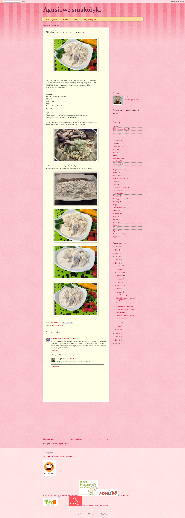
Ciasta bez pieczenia (119, 132)
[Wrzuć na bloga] (65, 323)
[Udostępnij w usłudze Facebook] (69, 323)
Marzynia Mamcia (57, 338)
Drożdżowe (116, 146)
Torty (114, 228)
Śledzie (60, 326)
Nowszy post (48, 439)
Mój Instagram (89, 19)
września (120, 276)
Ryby (114, 205)
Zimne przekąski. (118, 234)
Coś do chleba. (117, 138)
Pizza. (114, 184)
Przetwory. (116, 202)
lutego (119, 326)
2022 (117, 260)
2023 (117, 256)
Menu (76, 19)
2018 (117, 340)
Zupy (114, 237)
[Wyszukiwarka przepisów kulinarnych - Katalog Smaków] (61, 495)
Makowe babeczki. (122, 312)
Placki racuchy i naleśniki (120, 187)
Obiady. (115, 167)
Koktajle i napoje (118, 158)
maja (118, 289)
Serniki (115, 210)
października (121, 272)
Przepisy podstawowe (119, 199)
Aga (58, 359)
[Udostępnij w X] (67, 323)
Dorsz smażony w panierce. (124, 306)
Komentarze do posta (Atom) (59, 444)
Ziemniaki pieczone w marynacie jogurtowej (126, 299)
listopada (120, 269)
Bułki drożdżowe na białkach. (125, 309)
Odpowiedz (54, 351)
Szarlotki (115, 219)
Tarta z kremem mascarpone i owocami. (128, 303)
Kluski (115, 155)
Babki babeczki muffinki (120, 129)
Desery (115, 143)
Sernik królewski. (121, 319)
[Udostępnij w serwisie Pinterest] (71, 323)
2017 (117, 343)
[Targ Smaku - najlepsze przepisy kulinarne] (63, 505)
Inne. (114, 149)
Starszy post (103, 439)
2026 (117, 247)
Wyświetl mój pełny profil (131, 100)
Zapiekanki (116, 231)
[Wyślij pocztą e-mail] (63, 323)
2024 (117, 253)
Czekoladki (116, 141)
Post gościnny (117, 190)
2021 (117, 263)
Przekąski (55, 326)
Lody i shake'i (117, 161)
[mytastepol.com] (123, 495)
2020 (117, 333)
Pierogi (115, 181)
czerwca (119, 285)
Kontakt (66, 19)
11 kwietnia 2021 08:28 (69, 359)
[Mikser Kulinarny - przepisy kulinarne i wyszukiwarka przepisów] (88, 495)
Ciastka (115, 135)
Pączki (115, 173)
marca (119, 323)
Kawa (114, 152)
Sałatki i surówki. (118, 208)
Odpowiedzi (57, 355)
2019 (117, 337)
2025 (117, 250)
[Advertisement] (76, 420)
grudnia (119, 266)
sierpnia (119, 279)
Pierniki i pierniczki (119, 178)
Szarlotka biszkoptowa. (123, 295)
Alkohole (115, 126)
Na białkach (116, 164)
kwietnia (119, 292)
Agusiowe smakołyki (72, 10)
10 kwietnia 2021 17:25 (71, 338)
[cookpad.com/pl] (49, 475)
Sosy (114, 216)
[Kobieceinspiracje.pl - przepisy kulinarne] (95, 505)
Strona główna (52, 19)
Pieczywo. (116, 175)
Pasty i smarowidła (118, 170)
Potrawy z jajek (117, 193)
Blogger (106, 514)
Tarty (114, 225)
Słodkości (116, 213)
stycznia (119, 329)
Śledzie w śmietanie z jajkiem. (125, 315)
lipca (118, 282)
